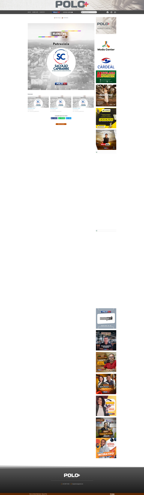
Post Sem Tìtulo (31, 108)
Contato (42, 12)
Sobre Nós (35, 12)
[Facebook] (108, 12)
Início (29, 12)
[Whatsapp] (115, 12)
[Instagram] (111, 12)
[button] (54, 118)
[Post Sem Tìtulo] (38, 102)
